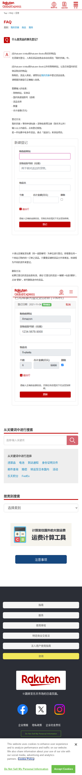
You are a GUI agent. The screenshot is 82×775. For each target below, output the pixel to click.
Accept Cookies (63, 769)
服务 (31, 27)
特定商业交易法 (41, 635)
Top (5, 13)
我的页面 (15, 27)
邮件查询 (13, 469)
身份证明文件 (50, 462)
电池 (21, 462)
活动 (55, 469)
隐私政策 (37, 725)
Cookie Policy (26, 758)
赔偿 (24, 469)
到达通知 (33, 462)
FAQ (11, 13)
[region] (41, 756)
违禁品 (12, 462)
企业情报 (23, 725)
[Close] (76, 744)
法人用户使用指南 (41, 645)
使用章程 (41, 625)
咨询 (41, 656)
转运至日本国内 (40, 469)
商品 (24, 27)
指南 (41, 605)
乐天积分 (13, 476)
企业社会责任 (53, 725)
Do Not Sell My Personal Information (41, 734)
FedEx (26, 476)
